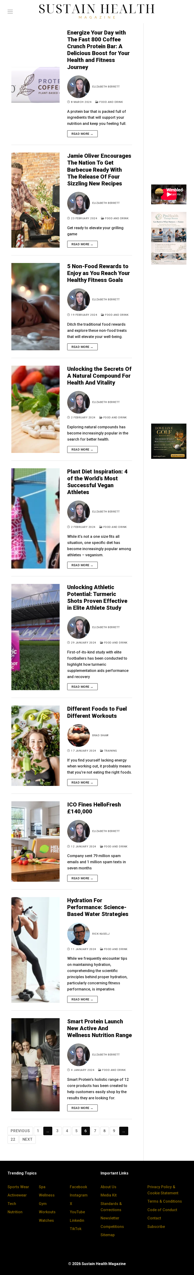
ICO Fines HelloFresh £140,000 (94, 808)
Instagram (79, 1195)
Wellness (47, 1195)
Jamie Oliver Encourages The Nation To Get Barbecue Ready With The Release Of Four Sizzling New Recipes (99, 170)
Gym (43, 1203)
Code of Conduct (162, 1210)
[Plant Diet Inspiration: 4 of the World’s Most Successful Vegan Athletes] (35, 518)
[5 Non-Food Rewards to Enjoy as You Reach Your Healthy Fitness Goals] (35, 306)
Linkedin (77, 1220)
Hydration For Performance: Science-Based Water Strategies (97, 907)
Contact (154, 1218)
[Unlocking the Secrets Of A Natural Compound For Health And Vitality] (35, 409)
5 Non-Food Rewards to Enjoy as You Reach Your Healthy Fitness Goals (98, 273)
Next (27, 1139)
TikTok (75, 1229)
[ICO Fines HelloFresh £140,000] (35, 841)
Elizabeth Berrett (106, 86)
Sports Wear (18, 1187)
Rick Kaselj (101, 933)
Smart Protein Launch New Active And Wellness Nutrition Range (99, 1028)
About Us (108, 1187)
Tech (12, 1203)
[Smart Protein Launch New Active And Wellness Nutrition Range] (35, 1065)
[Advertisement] (168, 106)
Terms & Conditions (164, 1201)
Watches (46, 1220)
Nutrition (15, 1212)
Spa (42, 1187)
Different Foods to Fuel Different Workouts (97, 712)
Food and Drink (111, 102)
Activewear (17, 1195)
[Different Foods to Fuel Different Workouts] (35, 745)
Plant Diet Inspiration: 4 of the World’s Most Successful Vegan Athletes (97, 482)
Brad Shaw (100, 735)
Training (110, 750)
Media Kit (109, 1195)
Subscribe (156, 1226)
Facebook (78, 1187)
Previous (20, 1131)
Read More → (82, 134)
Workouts (47, 1212)
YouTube (77, 1212)
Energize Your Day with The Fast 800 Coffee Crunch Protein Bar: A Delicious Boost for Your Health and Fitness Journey (98, 49)
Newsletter (110, 1218)
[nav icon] (10, 12)
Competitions (112, 1226)
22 (13, 1139)
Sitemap (108, 1235)
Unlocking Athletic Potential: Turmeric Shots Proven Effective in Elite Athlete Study (97, 597)
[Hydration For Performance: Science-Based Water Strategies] (35, 950)
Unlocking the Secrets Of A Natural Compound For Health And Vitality (99, 376)
